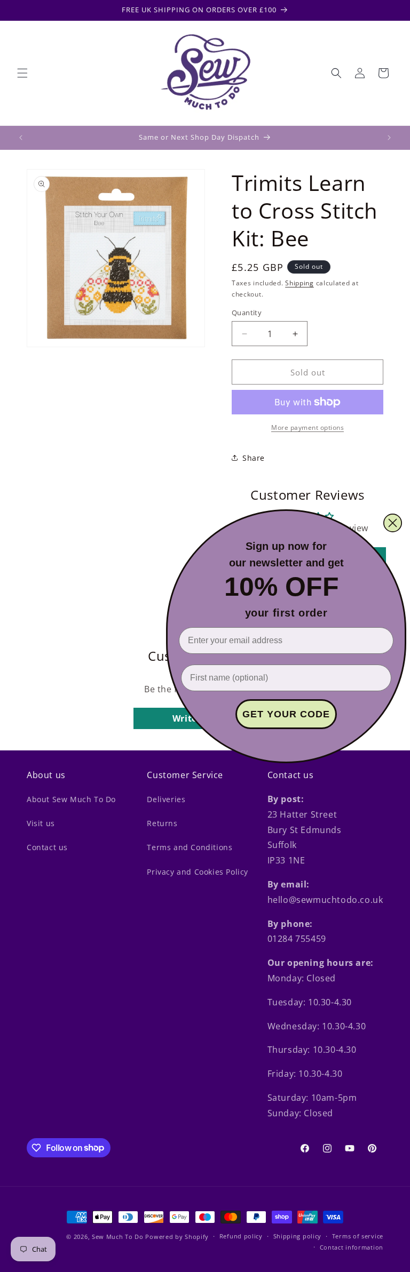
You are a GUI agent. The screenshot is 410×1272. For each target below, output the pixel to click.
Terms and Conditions (189, 847)
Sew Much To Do (118, 1237)
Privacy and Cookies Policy (197, 872)
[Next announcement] (389, 137)
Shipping (299, 282)
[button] (22, 73)
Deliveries (166, 799)
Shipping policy (297, 1236)
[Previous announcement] (21, 137)
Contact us (47, 847)
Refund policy (241, 1236)
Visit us (41, 823)
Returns (162, 823)
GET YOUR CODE (286, 714)
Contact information (351, 1247)
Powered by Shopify (177, 1237)
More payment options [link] (307, 427)
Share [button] (253, 458)
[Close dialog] (392, 523)
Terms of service (357, 1236)
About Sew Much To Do (71, 799)
